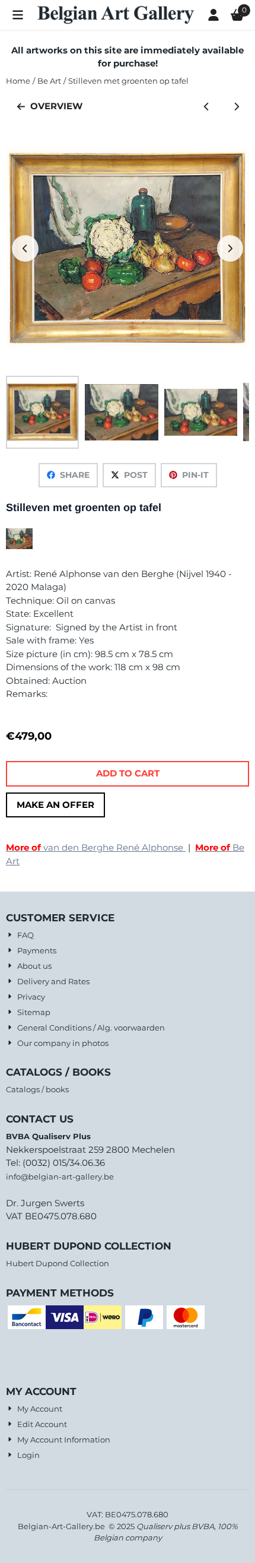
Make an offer (55, 804)
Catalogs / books (37, 1089)
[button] (18, 15)
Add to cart (128, 773)
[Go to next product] (237, 106)
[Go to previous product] (206, 106)
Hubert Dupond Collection (57, 1263)
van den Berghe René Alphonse (96, 847)
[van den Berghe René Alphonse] (19, 545)
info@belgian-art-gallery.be (60, 1176)
